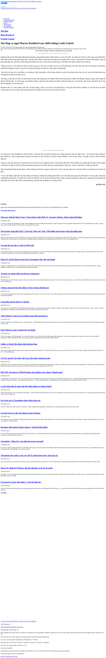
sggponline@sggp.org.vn (16, 627)
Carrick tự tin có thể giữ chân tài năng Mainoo (20, 413)
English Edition (12, 1)
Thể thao (4, 31)
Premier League (7, 39)
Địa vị (60, 207)
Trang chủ (6, 18)
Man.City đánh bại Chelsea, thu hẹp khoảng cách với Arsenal (26, 468)
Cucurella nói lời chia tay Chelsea (15, 302)
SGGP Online (4, 1)
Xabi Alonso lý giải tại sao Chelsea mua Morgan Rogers (24, 316)
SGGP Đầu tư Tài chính (23, 1)
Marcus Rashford (25, 207)
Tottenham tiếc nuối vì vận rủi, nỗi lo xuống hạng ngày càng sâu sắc (29, 455)
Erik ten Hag (4, 207)
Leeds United (33, 207)
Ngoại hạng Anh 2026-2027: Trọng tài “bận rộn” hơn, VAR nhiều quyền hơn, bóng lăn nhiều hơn (41, 231)
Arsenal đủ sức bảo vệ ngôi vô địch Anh (17, 245)
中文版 (32, 1)
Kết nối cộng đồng (9, 27)
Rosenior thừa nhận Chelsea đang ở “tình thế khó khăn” (24, 427)
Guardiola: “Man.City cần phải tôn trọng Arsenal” (22, 441)
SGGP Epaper (37, 1)
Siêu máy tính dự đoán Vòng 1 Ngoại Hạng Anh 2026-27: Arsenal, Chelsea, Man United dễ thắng (41, 217)
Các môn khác (8, 26)
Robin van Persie (41, 207)
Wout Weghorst (12, 207)
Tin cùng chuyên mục (8, 210)
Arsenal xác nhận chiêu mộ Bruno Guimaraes (20, 273)
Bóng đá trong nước (9, 20)
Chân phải (65, 207)
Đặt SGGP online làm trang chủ (9, 656)
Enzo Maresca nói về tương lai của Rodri (18, 330)
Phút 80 (18, 207)
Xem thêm (3, 492)
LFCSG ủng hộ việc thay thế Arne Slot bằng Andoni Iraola (25, 358)
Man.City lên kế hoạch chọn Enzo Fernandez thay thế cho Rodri (28, 259)
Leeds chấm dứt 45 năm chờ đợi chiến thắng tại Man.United (26, 386)
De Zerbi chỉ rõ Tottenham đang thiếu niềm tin (20, 400)
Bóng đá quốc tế (8, 21)
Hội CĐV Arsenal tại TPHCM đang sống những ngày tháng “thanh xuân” (32, 372)
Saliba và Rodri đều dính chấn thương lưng (19, 344)
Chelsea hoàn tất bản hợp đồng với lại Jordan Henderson (25, 288)
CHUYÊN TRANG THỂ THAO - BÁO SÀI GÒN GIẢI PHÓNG (19, 8)
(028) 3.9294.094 (5, 627)
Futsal (5, 23)
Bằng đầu (56, 207)
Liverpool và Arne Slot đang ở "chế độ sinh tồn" (21, 482)
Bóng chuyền (7, 24)
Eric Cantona (50, 207)
